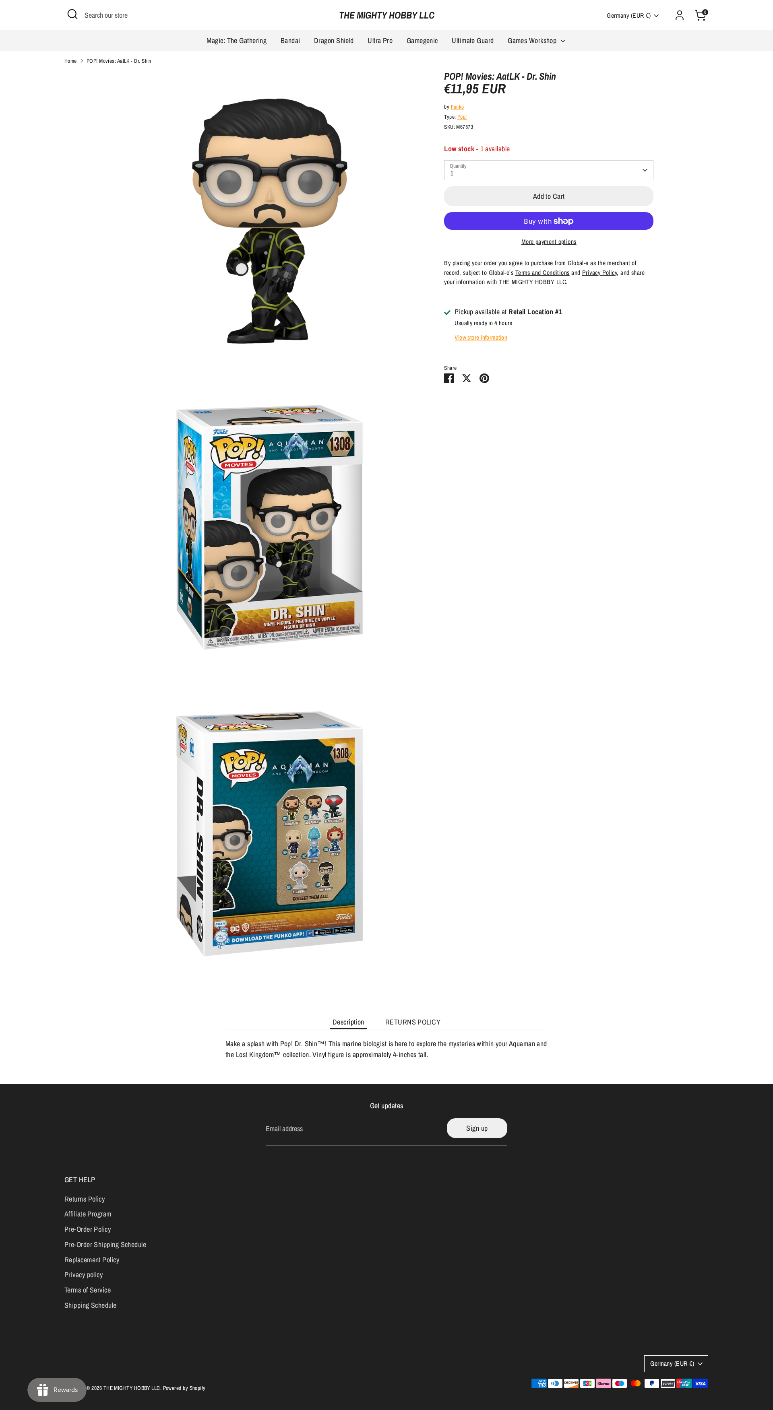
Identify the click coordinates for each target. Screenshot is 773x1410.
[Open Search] (72, 14)
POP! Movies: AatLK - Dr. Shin (119, 60)
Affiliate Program (88, 1214)
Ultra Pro (380, 40)
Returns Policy (84, 1199)
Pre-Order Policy (87, 1229)
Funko (457, 106)
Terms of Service (87, 1290)
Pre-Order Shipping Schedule (105, 1244)
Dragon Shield (334, 40)
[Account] (680, 15)
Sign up (477, 1128)
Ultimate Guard (473, 40)
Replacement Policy (91, 1260)
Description (348, 1022)
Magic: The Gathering (237, 40)
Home (70, 60)
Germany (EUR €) (629, 15)
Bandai (290, 40)
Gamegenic (422, 40)
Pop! (462, 117)
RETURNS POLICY (412, 1022)
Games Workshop (533, 40)
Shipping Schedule (90, 1305)
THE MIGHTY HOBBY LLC (386, 15)
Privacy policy (83, 1275)
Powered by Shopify (184, 1387)
